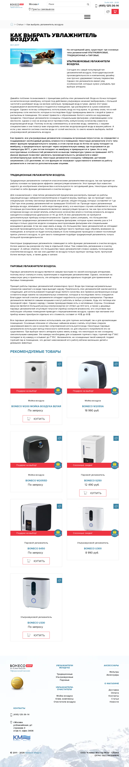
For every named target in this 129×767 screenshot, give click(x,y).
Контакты (114, 695)
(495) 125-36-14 (109, 6)
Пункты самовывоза (42, 9)
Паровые (64, 680)
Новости (114, 701)
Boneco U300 (93, 548)
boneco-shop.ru (33, 752)
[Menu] (87, 17)
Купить (39, 419)
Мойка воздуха (64, 695)
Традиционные (65, 674)
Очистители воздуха (65, 701)
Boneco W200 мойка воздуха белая (36, 406)
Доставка (114, 690)
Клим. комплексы (64, 698)
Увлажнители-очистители (64, 688)
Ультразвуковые (64, 677)
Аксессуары (111, 665)
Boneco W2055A (93, 406)
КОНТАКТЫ (19, 708)
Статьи (115, 698)
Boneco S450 (36, 548)
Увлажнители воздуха (64, 666)
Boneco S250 (93, 480)
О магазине (111, 683)
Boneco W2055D (36, 480)
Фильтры (114, 672)
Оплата (115, 693)
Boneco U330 (36, 622)
